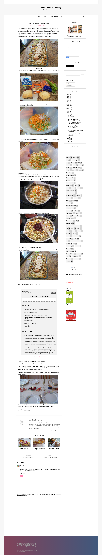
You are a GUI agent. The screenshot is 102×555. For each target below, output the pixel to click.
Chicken (80, 165)
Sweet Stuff (68, 248)
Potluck (72, 228)
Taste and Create (75, 256)
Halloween (76, 198)
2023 (68, 98)
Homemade (68, 203)
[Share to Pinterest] (29, 410)
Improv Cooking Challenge (71, 205)
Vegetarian (32, 25)
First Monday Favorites (70, 192)
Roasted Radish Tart (24, 448)
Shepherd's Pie (71, 134)
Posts (68, 83)
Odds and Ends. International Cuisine (73, 225)
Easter (73, 187)
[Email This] (25, 410)
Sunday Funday (69, 246)
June (69, 141)
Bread (79, 162)
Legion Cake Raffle (69, 213)
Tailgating (78, 253)
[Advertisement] (39, 506)
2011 (68, 115)
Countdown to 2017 (69, 177)
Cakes (74, 165)
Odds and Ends (69, 223)
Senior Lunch (68, 238)
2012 (68, 114)
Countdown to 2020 (69, 182)
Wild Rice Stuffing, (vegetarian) (74, 122)
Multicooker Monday (76, 215)
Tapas (67, 256)
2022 (68, 100)
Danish (76, 185)
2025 (68, 96)
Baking (67, 160)
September (70, 137)
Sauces (74, 233)
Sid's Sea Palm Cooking (51, 8)
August (69, 138)
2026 (68, 94)
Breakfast (68, 165)
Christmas (68, 167)
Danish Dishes (54, 16)
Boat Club (72, 162)
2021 (68, 101)
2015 (68, 109)
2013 (68, 112)
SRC (74, 243)
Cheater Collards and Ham (54, 448)
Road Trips (68, 233)
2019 (68, 104)
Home (39, 16)
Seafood (67, 236)
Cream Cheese (69, 185)
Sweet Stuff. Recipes (70, 253)
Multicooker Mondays (70, 218)
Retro (74, 230)
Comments (69, 85)
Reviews (79, 230)
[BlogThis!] (26, 410)
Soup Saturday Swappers (75, 241)
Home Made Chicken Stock (73, 129)
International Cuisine (70, 208)
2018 (68, 105)
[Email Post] (21, 409)
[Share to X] (27, 410)
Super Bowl (77, 246)
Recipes (62, 16)
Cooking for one (69, 172)
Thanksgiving (68, 258)
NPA (76, 220)
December (70, 116)
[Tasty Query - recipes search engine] (69, 283)
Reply (21, 475)
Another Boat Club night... (73, 126)
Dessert (67, 187)
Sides (29, 25)
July (69, 139)
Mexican (67, 215)
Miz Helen (22, 465)
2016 (68, 108)
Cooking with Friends (70, 175)
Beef (67, 162)
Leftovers (76, 210)
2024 (68, 97)
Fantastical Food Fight (70, 190)
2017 (68, 107)
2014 (68, 111)
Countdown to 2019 (69, 180)
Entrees (78, 187)
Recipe (78, 228)
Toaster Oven (76, 258)
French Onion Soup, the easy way (75, 133)
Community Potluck (76, 167)
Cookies (80, 170)
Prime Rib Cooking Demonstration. (75, 125)
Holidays (74, 200)
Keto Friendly (68, 210)
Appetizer (68, 157)
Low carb (77, 213)
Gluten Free (68, 198)
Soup (67, 241)
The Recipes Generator (42, 356)
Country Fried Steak (72, 127)
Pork (67, 228)
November (70, 118)
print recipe (53, 292)
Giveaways (78, 195)
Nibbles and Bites (69, 220)
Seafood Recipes (76, 236)
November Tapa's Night (73, 119)
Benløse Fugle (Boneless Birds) (74, 120)
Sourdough (68, 243)
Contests (67, 170)
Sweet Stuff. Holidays (70, 251)
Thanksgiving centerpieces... (74, 123)
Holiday (26, 25)
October (70, 135)
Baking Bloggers (75, 160)
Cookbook (74, 170)
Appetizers (46, 16)
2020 (68, 103)
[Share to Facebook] (28, 410)
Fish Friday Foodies (69, 195)
